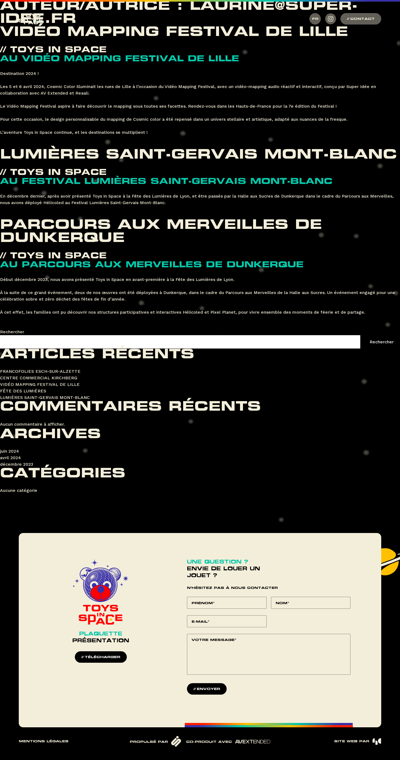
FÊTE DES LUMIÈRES (23, 390)
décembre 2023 (16, 464)
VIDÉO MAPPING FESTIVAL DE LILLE (174, 32)
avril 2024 (10, 457)
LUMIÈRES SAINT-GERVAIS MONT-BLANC (198, 155)
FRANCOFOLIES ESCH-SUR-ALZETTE (40, 371)
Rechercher (12, 331)
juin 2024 (9, 451)
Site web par (351, 741)
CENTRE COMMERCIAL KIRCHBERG (38, 377)
